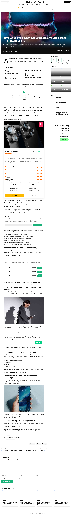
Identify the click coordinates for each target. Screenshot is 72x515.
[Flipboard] (6, 2)
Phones (53, 89)
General (57, 107)
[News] (66, 80)
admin (4, 49)
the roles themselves (14, 372)
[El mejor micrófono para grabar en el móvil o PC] (53, 109)
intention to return (32, 210)
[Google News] (68, 61)
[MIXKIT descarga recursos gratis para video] (53, 104)
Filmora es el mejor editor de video (39, 7)
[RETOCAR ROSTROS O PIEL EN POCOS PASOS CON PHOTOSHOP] (53, 114)
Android (53, 73)
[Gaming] (56, 80)
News (63, 81)
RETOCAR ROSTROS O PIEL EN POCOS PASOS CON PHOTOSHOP (63, 115)
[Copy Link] (68, 51)
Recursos (64, 102)
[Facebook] (53, 61)
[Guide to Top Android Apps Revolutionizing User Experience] (27, 495)
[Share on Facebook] (61, 51)
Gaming (53, 81)
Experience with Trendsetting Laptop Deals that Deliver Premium (43, 503)
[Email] (66, 51)
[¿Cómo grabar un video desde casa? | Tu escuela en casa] (53, 99)
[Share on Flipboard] (65, 51)
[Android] (56, 72)
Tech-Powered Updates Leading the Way (33, 78)
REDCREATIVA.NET (36, 1)
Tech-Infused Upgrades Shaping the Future (33, 71)
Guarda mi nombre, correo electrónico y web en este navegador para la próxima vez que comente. (19, 478)
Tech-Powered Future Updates (36, 84)
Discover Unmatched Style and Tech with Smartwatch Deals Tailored (61, 503)
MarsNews (13, 439)
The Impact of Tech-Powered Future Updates (13, 70)
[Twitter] (58, 61)
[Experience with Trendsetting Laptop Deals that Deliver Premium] (45, 495)
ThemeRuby (8, 439)
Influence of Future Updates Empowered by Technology (11, 74)
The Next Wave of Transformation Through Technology (32, 74)
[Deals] (66, 72)
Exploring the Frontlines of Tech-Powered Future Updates (12, 78)
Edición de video (58, 102)
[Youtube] (63, 61)
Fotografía (58, 113)
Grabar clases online (27, 7)
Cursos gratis (58, 97)
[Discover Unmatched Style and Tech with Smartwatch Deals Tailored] (62, 495)
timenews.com (16, 437)
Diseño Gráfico (64, 112)
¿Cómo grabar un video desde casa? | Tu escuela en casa (63, 99)
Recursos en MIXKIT (50, 7)
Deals (63, 73)
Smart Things (65, 89)
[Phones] (56, 88)
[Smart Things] (66, 88)
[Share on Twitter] (63, 51)
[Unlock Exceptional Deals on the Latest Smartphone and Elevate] (10, 495)
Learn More (64, 139)
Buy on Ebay (33, 195)
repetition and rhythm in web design (24, 326)
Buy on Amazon (15, 195)
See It (40, 267)
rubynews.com (10, 437)
